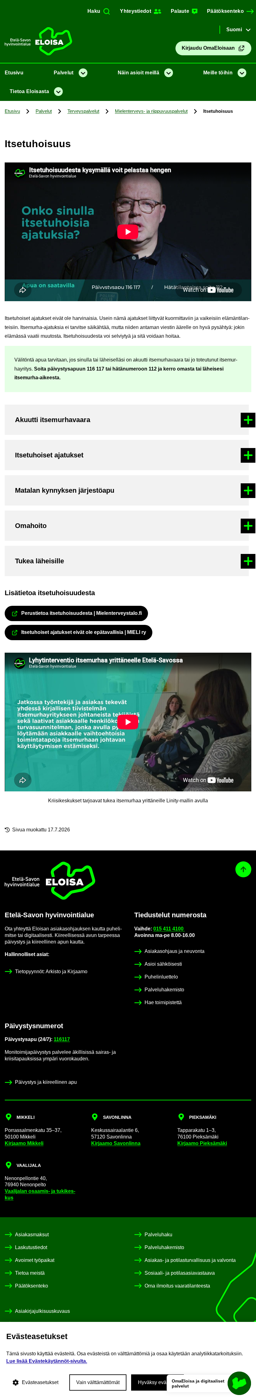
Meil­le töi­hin (218, 72)
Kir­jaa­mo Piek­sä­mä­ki (202, 1143)
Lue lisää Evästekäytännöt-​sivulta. (46, 1361)
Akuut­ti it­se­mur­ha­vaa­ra (52, 420)
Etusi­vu (14, 72)
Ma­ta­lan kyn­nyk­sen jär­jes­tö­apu (64, 490)
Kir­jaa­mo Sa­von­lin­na (115, 1143)
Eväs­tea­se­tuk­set (40, 1382)
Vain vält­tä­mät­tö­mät (98, 1382)
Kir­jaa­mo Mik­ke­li (24, 1143)
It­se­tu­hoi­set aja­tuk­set (49, 455)
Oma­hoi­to (31, 526)
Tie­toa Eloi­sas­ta (29, 91)
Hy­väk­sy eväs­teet (157, 1382)
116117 (62, 1039)
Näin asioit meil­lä (138, 72)
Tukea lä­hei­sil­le (39, 561)
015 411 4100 (169, 928)
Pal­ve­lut (63, 72)
